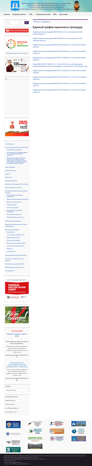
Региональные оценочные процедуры (14, 210)
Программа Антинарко (13, 240)
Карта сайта (63, 14)
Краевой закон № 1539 (13, 237)
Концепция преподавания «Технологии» (17, 184)
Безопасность (11, 232)
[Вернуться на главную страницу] (46, 6)
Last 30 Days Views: (11, 408)
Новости (7, 174)
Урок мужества (11, 251)
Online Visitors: (10, 400)
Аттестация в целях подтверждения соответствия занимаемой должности (17, 154)
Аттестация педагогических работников (16, 147)
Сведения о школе (19, 14)
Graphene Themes (24, 463)
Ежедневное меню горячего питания (17, 53)
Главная (7, 14)
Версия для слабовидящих (18, 30)
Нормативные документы (14, 149)
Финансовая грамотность (14, 214)
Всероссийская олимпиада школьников (15, 195)
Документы (46, 21)
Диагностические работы (14, 202)
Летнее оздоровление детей (13, 187)
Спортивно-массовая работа (15, 246)
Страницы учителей (43, 14)
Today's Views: (9, 404)
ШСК (55, 14)
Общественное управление (13, 221)
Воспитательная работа (12, 229)
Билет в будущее (10, 167)
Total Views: (9, 412)
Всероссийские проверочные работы (18, 199)
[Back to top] (88, 462)
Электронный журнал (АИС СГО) (14, 264)
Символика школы (10, 170)
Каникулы (10, 248)
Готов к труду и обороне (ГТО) (15, 235)
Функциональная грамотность (15, 217)
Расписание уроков (12, 207)
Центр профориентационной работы (16, 255)
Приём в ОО (8, 177)
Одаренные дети (12, 204)
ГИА (30, 14)
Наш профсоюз (9, 270)
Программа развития (11, 180)
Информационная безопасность (14, 267)
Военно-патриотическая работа (16, 243)
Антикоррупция (9, 144)
